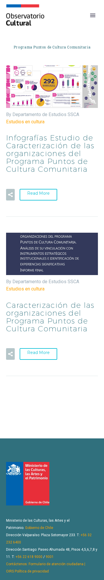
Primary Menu (93, 15)
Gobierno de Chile (39, 528)
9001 (50, 557)
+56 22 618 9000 (29, 557)
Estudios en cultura (25, 121)
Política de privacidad (32, 571)
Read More (38, 193)
